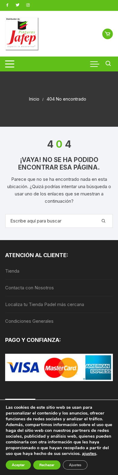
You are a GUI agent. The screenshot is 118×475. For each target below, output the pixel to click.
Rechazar (46, 465)
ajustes (89, 453)
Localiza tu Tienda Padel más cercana (44, 304)
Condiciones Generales (29, 321)
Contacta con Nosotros (29, 288)
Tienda (12, 271)
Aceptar (18, 465)
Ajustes (75, 465)
